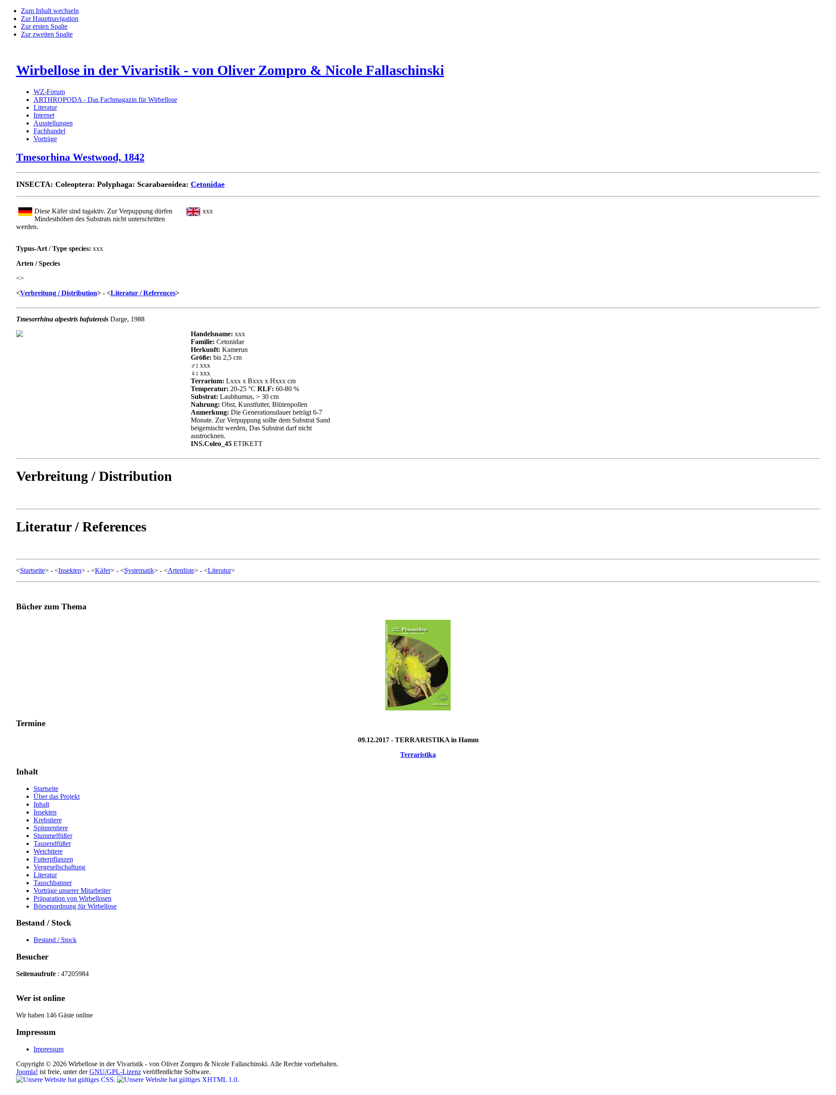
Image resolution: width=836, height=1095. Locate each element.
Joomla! (27, 1071)
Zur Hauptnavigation (49, 18)
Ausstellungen (53, 123)
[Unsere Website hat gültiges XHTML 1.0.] (178, 1079)
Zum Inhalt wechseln (50, 10)
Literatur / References (143, 293)
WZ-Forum (49, 91)
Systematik (139, 570)
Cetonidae (208, 184)
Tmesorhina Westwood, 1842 (80, 157)
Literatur (45, 107)
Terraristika (418, 754)
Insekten (69, 570)
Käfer (103, 570)
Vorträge (45, 138)
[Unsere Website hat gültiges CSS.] (66, 1079)
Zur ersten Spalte (44, 26)
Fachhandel (49, 131)
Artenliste (181, 570)
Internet (44, 115)
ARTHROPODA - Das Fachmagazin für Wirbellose (105, 99)
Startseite (32, 570)
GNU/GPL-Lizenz (115, 1071)
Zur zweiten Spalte (47, 34)
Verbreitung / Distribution (58, 293)
